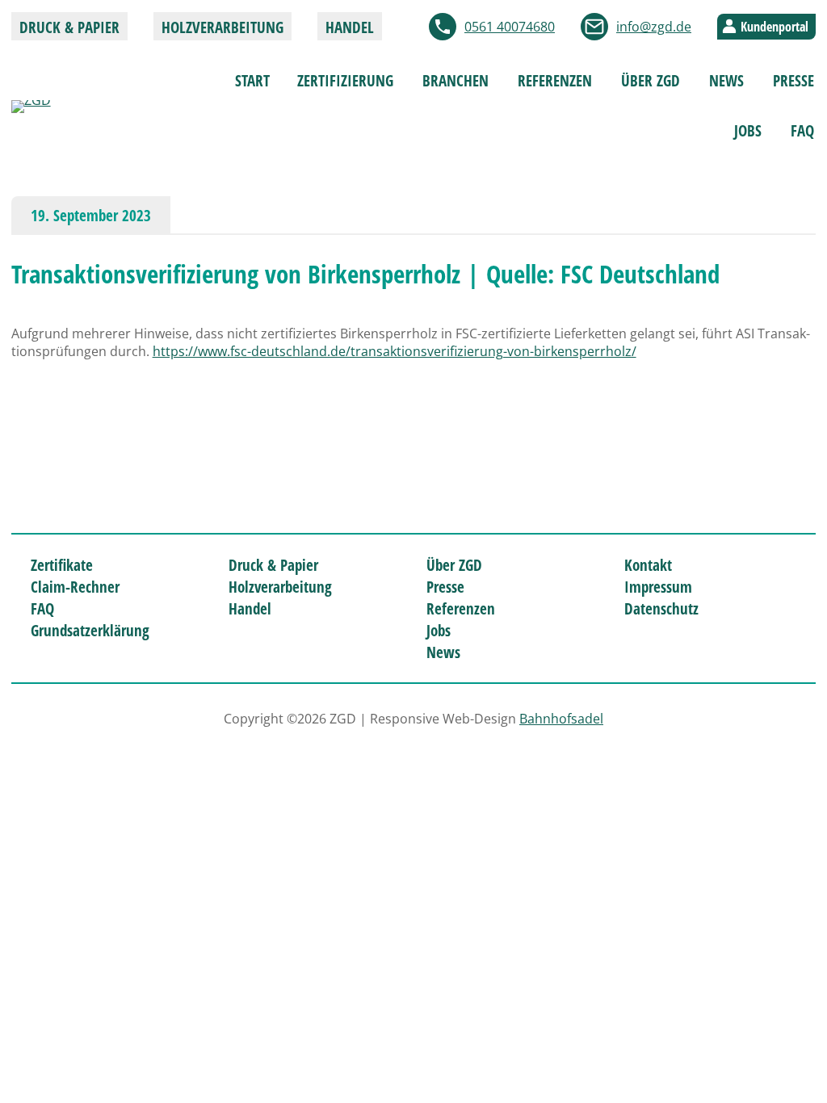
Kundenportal (774, 27)
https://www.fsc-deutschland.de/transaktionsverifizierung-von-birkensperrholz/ (394, 351)
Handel (349, 27)
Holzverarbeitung (222, 27)
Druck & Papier (69, 27)
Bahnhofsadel (561, 719)
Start (252, 80)
